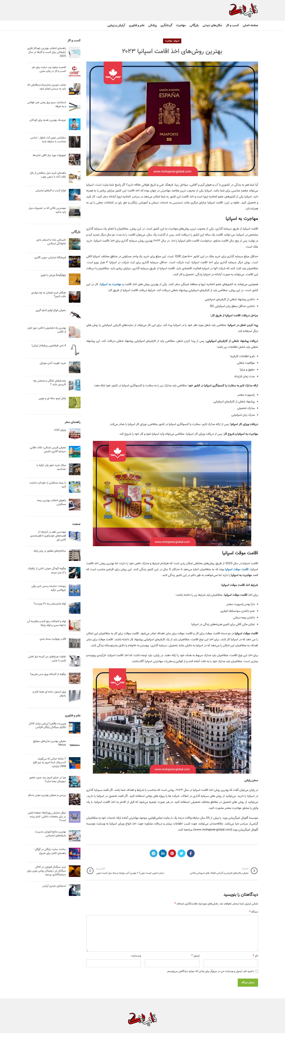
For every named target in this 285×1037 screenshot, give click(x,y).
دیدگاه (253, 912)
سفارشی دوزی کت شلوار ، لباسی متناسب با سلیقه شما (48, 140)
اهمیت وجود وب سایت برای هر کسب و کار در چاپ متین (49, 69)
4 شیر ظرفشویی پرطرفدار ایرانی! (49, 346)
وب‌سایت (136, 956)
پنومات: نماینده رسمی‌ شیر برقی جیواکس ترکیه (48, 588)
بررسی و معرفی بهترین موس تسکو (47, 795)
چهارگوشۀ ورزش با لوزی (53, 275)
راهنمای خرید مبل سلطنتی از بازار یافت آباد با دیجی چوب (48, 175)
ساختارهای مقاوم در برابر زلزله (50, 551)
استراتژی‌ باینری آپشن (54, 886)
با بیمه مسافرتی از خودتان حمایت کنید (47, 485)
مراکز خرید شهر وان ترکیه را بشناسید (51, 467)
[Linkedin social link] (163, 853)
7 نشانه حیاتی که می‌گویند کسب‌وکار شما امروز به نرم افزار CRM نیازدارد (49, 763)
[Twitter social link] (181, 853)
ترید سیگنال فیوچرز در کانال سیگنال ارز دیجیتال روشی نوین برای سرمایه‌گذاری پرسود (46, 871)
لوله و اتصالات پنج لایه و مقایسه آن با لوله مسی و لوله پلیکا (46, 623)
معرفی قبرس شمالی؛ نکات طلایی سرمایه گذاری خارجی (48, 450)
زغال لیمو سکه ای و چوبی (52, 398)
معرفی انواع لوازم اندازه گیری (51, 310)
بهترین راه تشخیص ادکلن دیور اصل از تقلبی (47, 330)
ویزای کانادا (60, 430)
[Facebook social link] (191, 853)
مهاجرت (168, 41)
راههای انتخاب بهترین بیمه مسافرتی (51, 502)
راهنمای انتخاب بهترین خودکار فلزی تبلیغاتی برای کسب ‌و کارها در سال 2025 (46, 52)
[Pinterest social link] (172, 853)
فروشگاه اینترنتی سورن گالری (50, 257)
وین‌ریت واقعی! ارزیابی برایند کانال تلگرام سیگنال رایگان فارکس (47, 726)
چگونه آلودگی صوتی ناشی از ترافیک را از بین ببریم (47, 570)
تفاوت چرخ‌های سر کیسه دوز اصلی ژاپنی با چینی (47, 659)
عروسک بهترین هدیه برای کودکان (48, 120)
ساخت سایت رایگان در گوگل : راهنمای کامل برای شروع (50, 851)
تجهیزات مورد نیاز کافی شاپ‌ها (49, 155)
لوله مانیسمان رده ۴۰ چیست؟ (50, 604)
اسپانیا (176, 41)
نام (255, 956)
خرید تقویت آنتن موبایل (53, 363)
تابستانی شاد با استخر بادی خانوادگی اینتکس (51, 242)
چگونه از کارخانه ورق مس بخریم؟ (48, 674)
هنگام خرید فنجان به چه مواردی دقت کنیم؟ (48, 295)
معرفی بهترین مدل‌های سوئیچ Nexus (49, 743)
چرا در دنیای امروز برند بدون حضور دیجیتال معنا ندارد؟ (47, 780)
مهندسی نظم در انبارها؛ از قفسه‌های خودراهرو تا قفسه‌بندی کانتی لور (48, 536)
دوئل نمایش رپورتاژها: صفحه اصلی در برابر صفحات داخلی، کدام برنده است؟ (47, 817)
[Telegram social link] (153, 853)
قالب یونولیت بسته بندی (53, 639)
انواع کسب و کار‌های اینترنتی (50, 191)
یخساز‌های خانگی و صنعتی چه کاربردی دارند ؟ (49, 383)
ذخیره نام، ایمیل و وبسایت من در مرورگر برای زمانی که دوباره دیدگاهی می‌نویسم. (210, 971)
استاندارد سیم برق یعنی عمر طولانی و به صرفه (46, 104)
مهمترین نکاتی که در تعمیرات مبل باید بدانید (47, 210)
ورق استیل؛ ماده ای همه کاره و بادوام (49, 694)
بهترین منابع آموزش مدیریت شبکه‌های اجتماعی (50, 834)
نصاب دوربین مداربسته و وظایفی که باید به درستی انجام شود (46, 87)
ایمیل (195, 956)
